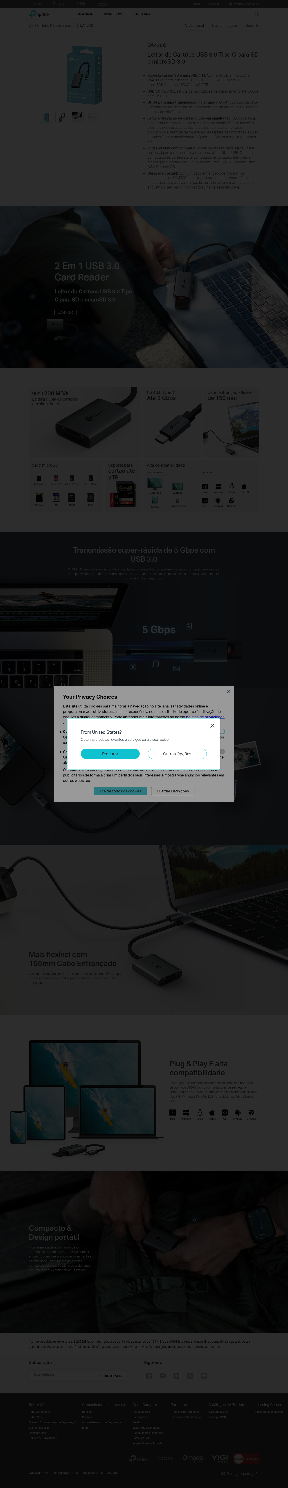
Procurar (110, 753)
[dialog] (144, 744)
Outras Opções (177, 753)
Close (212, 725)
